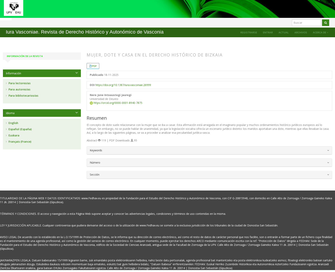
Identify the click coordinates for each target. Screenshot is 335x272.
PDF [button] (94, 66)
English (13, 123)
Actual (284, 32)
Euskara (13, 135)
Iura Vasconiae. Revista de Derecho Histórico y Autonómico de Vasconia (85, 31)
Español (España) (20, 129)
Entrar (268, 32)
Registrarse (248, 32)
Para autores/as (19, 89)
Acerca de (320, 32)
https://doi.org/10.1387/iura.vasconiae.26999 (123, 85)
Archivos (300, 32)
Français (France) (19, 141)
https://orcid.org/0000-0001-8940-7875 (117, 103)
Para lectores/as (19, 83)
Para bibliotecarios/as (23, 95)
